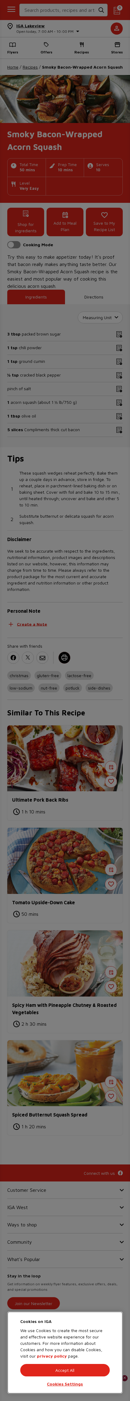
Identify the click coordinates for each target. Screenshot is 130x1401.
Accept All (64, 1370)
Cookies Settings (65, 1383)
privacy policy (52, 1355)
